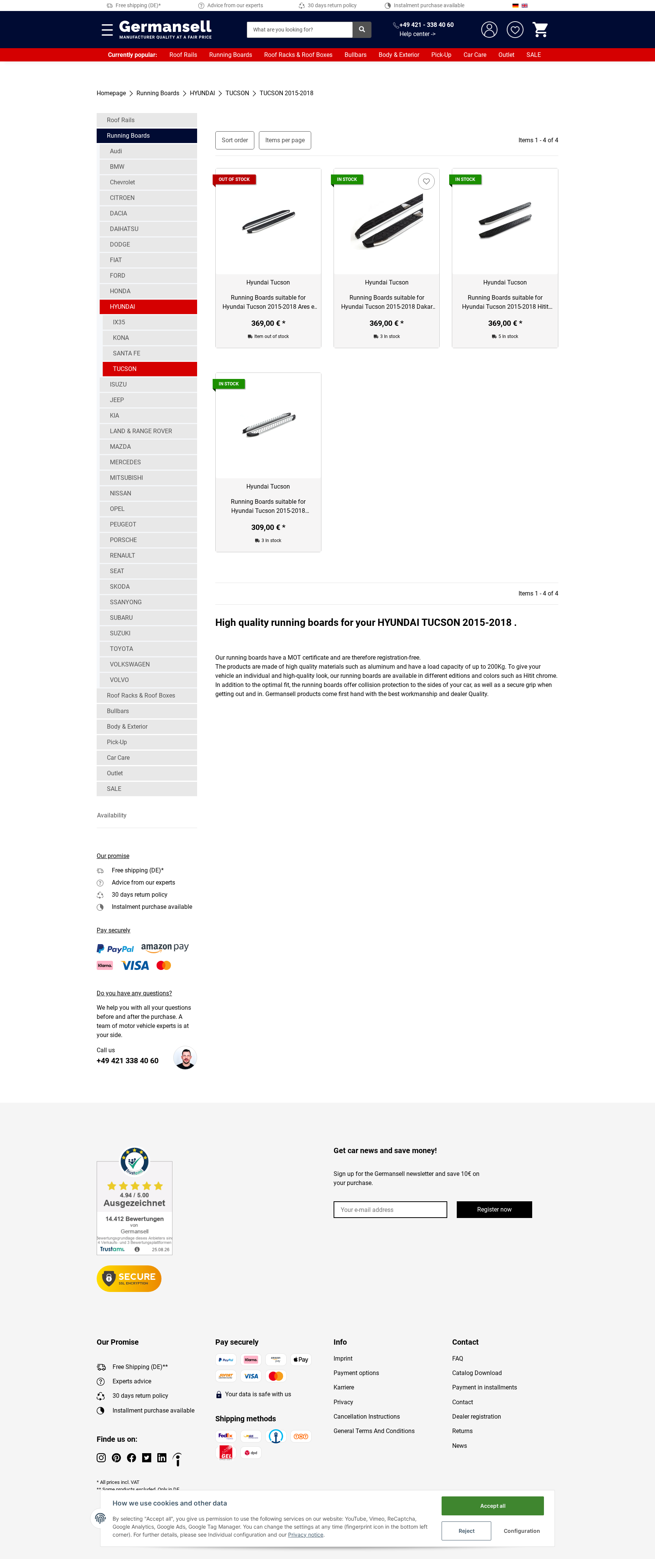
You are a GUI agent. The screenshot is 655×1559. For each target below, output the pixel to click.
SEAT (117, 571)
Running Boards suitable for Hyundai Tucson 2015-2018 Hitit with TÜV (505, 302)
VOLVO (119, 680)
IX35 (119, 322)
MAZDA (120, 446)
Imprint (343, 1358)
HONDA (120, 291)
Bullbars (356, 54)
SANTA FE (126, 353)
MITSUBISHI (126, 477)
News (459, 1445)
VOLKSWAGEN (130, 664)
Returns (462, 1431)
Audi (116, 151)
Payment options (356, 1373)
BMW (117, 166)
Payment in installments (484, 1387)
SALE (534, 54)
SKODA (120, 586)
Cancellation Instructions (367, 1416)
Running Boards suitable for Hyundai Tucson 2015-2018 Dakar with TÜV (386, 302)
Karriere (344, 1387)
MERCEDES (125, 462)
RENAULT (122, 555)
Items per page (285, 140)
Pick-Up (441, 54)
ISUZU (118, 384)
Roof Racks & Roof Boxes (298, 54)
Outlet (506, 54)
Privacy (343, 1402)
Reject (467, 1531)
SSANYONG (126, 602)
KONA (121, 337)
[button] (147, 815)
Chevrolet (122, 182)
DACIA (118, 213)
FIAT (116, 260)
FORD (117, 275)
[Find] (362, 30)
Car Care (475, 54)
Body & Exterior (399, 54)
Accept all (493, 1505)
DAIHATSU (124, 229)
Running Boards (230, 54)
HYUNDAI (122, 306)
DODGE (120, 244)
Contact (462, 1402)
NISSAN (120, 493)
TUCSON (124, 368)
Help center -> (418, 34)
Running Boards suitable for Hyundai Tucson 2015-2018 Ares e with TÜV (268, 302)
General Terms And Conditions (374, 1431)
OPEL (117, 508)
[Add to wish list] (426, 181)
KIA (114, 415)
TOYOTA (121, 648)
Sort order (235, 140)
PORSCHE (123, 540)
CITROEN (122, 197)
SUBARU (121, 617)
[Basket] (541, 29)
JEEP (117, 400)
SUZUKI (120, 633)
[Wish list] (515, 29)
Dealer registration (476, 1416)
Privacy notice (305, 1534)
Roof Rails (183, 54)
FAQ (457, 1358)
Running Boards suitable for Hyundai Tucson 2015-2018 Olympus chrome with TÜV (268, 506)
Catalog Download (477, 1373)
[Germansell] (165, 29)
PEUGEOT (123, 524)
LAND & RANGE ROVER (141, 431)
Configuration (522, 1531)
